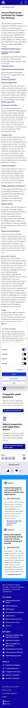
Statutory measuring (7, 102)
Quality (4, 696)
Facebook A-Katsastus (13, 665)
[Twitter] (6, 458)
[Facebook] (2, 458)
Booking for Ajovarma (14, 574)
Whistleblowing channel (13, 655)
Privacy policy (6, 690)
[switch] (24, 354)
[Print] (24, 458)
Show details (20, 369)
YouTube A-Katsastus (12, 678)
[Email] (13, 458)
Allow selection (14, 378)
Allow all (14, 374)
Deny (14, 383)
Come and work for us (13, 622)
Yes (12, 470)
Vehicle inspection (11, 606)
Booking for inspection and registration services (14, 523)
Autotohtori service (7, 66)
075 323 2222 (13, 498)
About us (8, 625)
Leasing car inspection (8, 79)
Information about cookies (10, 686)
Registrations (10, 609)
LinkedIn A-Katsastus (12, 675)
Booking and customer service (11, 48)
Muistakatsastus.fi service (14, 649)
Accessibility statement (9, 693)
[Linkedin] (9, 458)
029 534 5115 (12, 547)
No (20, 470)
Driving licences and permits (15, 612)
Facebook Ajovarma (12, 668)
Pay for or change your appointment (13, 644)
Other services (10, 616)
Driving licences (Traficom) (14, 652)
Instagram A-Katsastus (13, 671)
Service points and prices (14, 619)
